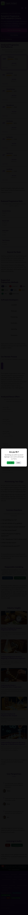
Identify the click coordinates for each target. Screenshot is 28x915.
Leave (18, 462)
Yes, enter (10, 462)
